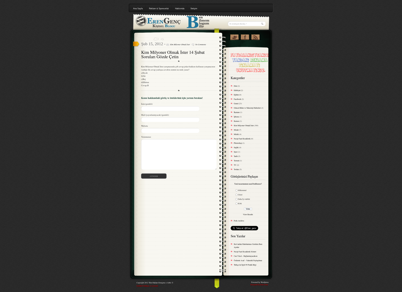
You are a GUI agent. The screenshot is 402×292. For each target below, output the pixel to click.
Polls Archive (239, 220)
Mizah (236, 130)
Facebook (237, 99)
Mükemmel (242, 190)
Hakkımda (179, 8)
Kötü (240, 203)
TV (235, 165)
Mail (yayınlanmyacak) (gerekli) (155, 114)
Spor (235, 151)
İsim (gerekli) (146, 103)
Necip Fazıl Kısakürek (242, 138)
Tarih (236, 156)
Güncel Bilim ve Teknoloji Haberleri (247, 108)
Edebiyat (237, 90)
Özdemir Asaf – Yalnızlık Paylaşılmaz (248, 260)
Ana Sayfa (138, 8)
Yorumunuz (146, 136)
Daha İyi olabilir (244, 199)
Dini (235, 86)
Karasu (236, 121)
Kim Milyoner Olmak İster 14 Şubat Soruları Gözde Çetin (173, 54)
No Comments (200, 44)
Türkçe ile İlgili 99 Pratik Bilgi (245, 264)
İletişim (194, 8)
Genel (236, 103)
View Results (248, 214)
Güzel (240, 194)
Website (144, 125)
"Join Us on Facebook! (245, 36)
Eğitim (236, 94)
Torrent (236, 160)
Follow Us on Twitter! (234, 36)
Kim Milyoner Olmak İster (180, 44)
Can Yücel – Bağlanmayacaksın (245, 256)
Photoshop (238, 143)
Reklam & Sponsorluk (159, 8)
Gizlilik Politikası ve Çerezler (147, 285)
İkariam (236, 112)
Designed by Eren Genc (259, 284)
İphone (236, 116)
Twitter (236, 169)
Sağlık (236, 147)
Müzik (236, 134)
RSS (255, 36)
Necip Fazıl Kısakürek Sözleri (245, 251)
